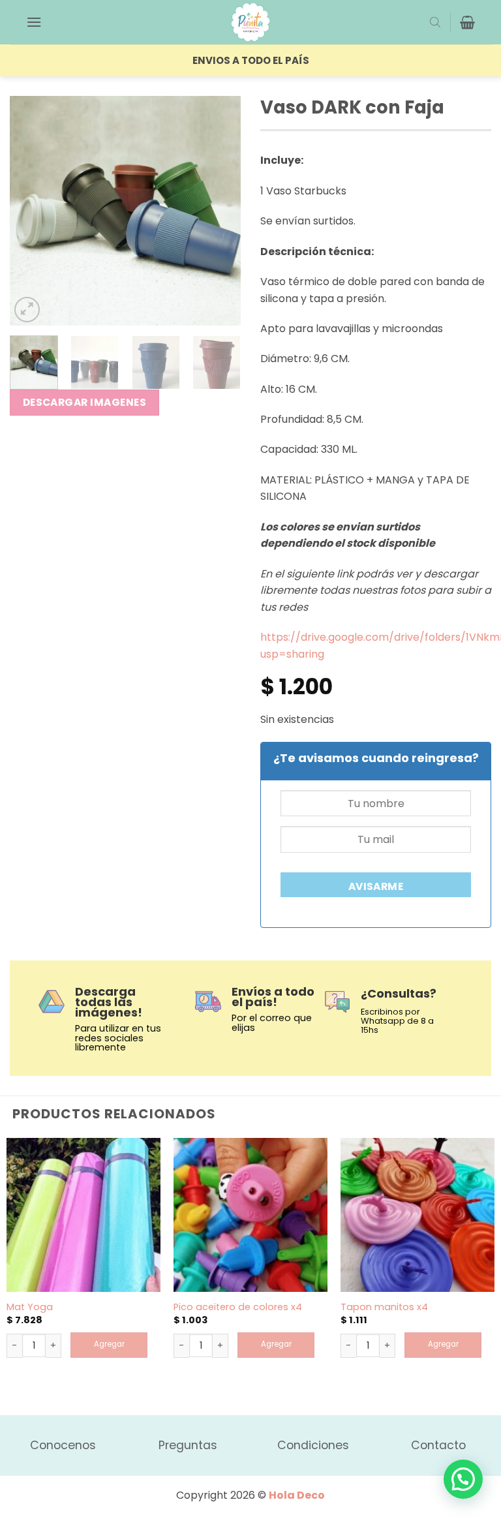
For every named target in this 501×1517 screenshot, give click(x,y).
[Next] (220, 211)
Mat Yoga (30, 1307)
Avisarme (376, 886)
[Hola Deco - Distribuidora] (250, 22)
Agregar (109, 1344)
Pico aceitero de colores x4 (238, 1307)
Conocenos (63, 1445)
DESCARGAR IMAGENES (84, 402)
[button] (34, 22)
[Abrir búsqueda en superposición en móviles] (435, 22)
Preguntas (188, 1445)
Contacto (438, 1445)
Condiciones (313, 1445)
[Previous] (30, 211)
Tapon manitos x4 (384, 1307)
